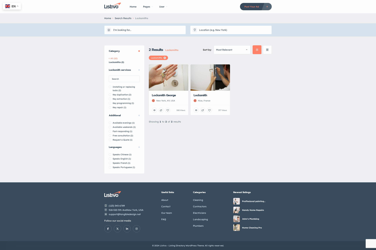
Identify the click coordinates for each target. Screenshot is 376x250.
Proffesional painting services (253, 201)
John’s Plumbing (250, 219)
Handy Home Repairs (253, 210)
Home (133, 6)
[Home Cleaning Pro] (236, 227)
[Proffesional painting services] (236, 201)
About (164, 200)
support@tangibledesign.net (125, 214)
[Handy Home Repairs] (236, 210)
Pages (146, 6)
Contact (165, 206)
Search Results (123, 18)
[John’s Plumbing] (236, 219)
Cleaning (198, 200)
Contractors (200, 206)
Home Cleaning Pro (252, 228)
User (161, 6)
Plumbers (198, 225)
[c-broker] (112, 7)
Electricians (199, 212)
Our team (166, 212)
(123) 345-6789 (117, 205)
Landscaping (200, 219)
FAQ (163, 219)
